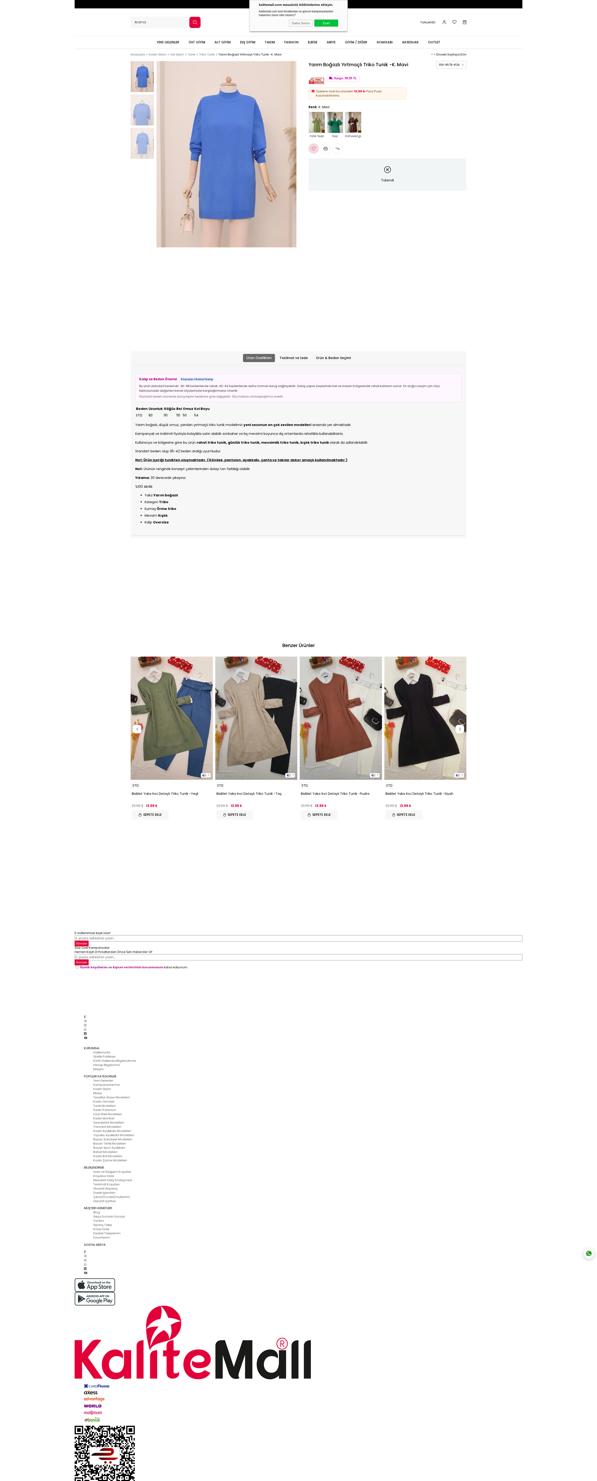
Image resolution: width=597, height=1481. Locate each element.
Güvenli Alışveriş (105, 1188)
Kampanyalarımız (106, 1085)
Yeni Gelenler (103, 1081)
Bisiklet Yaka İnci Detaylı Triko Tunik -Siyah (419, 793)
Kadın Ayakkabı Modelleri (112, 1131)
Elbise (97, 1093)
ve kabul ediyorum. (134, 967)
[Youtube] (85, 1038)
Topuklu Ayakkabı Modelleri (113, 1135)
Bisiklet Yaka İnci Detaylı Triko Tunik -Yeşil (165, 793)
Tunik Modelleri (104, 1106)
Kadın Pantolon (104, 1110)
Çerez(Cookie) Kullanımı (111, 1197)
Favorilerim (101, 1237)
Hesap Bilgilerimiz (106, 1065)
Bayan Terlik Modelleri (109, 1143)
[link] (451, 65)
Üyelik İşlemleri (104, 1193)
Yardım (98, 1221)
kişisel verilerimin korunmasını (138, 967)
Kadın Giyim (102, 1089)
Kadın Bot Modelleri (107, 1156)
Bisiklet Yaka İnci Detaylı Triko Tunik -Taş (248, 793)
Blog (96, 1212)
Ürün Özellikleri (258, 358)
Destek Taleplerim (107, 1233)
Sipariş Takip (102, 1225)
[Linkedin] (85, 1034)
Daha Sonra (301, 23)
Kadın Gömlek (103, 1102)
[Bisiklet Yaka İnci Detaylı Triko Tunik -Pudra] (341, 718)
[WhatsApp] (85, 1029)
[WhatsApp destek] (588, 1253)
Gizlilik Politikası (104, 1057)
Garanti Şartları (104, 1201)
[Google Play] (298, 1299)
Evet (326, 23)
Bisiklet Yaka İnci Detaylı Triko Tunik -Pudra (335, 793)
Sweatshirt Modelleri (108, 1123)
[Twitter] (85, 1021)
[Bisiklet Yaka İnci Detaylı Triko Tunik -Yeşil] (172, 718)
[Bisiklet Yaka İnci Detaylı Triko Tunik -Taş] (256, 718)
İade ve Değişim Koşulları (112, 1172)
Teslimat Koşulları (106, 1184)
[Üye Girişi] (444, 22)
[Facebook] (85, 1017)
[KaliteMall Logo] (298, 1342)
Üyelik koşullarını (94, 967)
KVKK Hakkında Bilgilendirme (114, 1061)
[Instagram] (85, 1025)
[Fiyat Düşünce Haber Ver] (337, 148)
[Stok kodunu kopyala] (463, 65)
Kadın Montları (104, 1118)
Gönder (81, 943)
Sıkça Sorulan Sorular (109, 1216)
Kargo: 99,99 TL (345, 78)
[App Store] (298, 1285)
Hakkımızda (101, 1052)
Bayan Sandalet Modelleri (112, 1139)
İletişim (98, 1069)
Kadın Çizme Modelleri (110, 1160)
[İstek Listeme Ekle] (325, 148)
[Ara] (195, 22)
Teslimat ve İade (294, 358)
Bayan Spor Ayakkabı (109, 1148)
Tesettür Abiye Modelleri (111, 1097)
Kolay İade (101, 1229)
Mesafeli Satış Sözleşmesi (112, 1180)
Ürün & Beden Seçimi (333, 358)
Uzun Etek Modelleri (107, 1114)
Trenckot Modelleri (107, 1127)
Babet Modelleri (105, 1152)
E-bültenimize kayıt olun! (93, 933)
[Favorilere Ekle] (314, 148)
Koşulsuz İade (103, 1176)
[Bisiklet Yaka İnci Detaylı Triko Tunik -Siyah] (425, 718)
